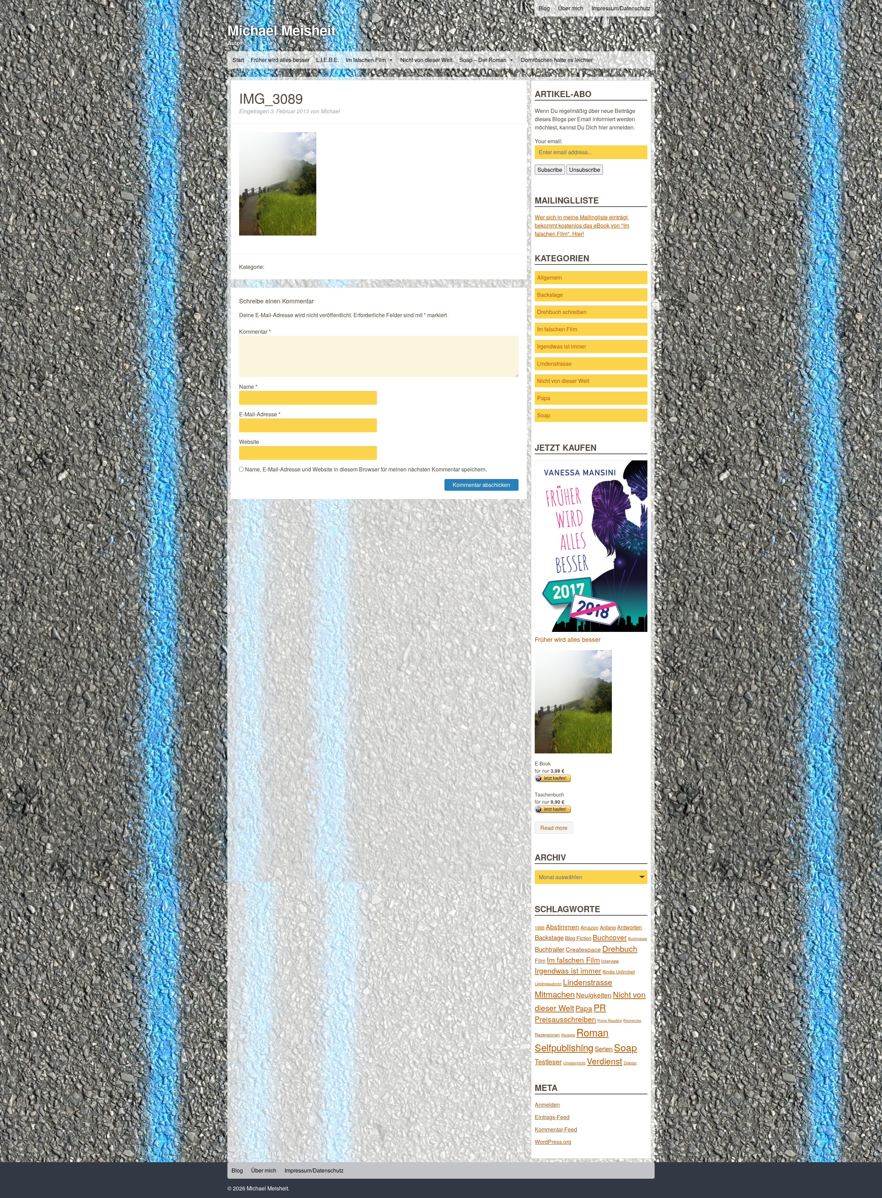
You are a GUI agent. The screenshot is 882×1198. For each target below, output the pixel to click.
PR (600, 1007)
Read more (553, 828)
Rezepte (568, 1035)
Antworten (629, 927)
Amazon (589, 927)
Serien (604, 1048)
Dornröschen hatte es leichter (557, 60)
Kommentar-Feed (556, 1129)
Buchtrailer (549, 949)
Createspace (583, 949)
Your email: (548, 141)
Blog (544, 8)
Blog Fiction (578, 937)
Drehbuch (619, 948)
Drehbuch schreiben (562, 312)
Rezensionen (547, 1034)
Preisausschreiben (565, 1019)
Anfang (608, 927)
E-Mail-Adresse (259, 414)
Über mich (570, 8)
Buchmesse (637, 938)
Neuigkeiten (594, 994)
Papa (543, 398)
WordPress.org (553, 1142)
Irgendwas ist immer (561, 346)
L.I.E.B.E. (327, 60)
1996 (539, 927)
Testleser (548, 1061)
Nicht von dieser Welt (426, 60)
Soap (543, 415)
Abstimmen (562, 926)
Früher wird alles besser (280, 60)
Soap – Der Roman (482, 60)
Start (238, 60)
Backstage (550, 295)
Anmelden (547, 1104)
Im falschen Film (366, 60)
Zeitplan (630, 1062)
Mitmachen (555, 994)
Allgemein (549, 277)
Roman (592, 1032)
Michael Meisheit (281, 30)
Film (540, 960)
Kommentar (255, 331)
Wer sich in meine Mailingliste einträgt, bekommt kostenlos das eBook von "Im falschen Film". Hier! (582, 225)
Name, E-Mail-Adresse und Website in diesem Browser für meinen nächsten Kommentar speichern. (366, 469)
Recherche (632, 1020)
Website (249, 442)
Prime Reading (609, 1020)
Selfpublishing (564, 1047)
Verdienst (604, 1061)
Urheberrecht (574, 1062)
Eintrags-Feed (552, 1117)
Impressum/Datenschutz (621, 8)
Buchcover (610, 937)
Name (248, 386)
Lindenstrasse (554, 363)
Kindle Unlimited (619, 971)
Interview (610, 961)
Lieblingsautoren (548, 983)
